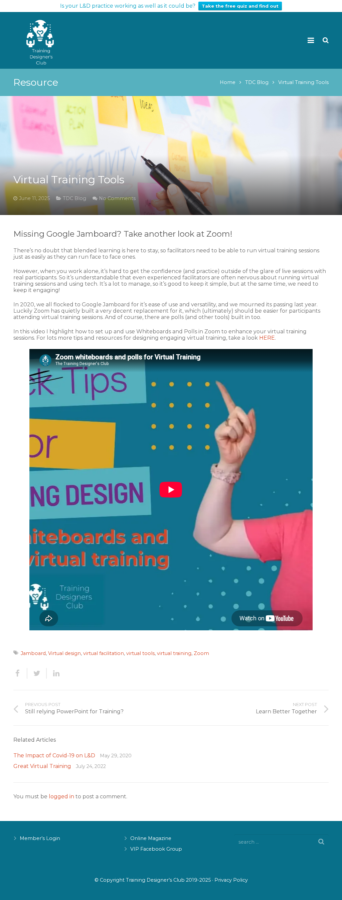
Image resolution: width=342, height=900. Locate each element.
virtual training (174, 653)
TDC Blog (257, 82)
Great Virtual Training (42, 766)
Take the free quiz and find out (240, 6)
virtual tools (140, 653)
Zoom (201, 653)
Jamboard (33, 653)
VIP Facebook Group (156, 849)
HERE (267, 338)
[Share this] (20, 673)
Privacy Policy (231, 880)
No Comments (117, 198)
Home (227, 82)
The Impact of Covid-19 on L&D (54, 755)
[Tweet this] (37, 673)
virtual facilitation (103, 653)
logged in (61, 796)
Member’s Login (40, 838)
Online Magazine (150, 838)
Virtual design (64, 653)
